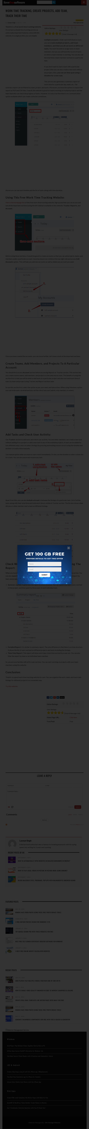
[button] (68, 548)
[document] (44, 564)
